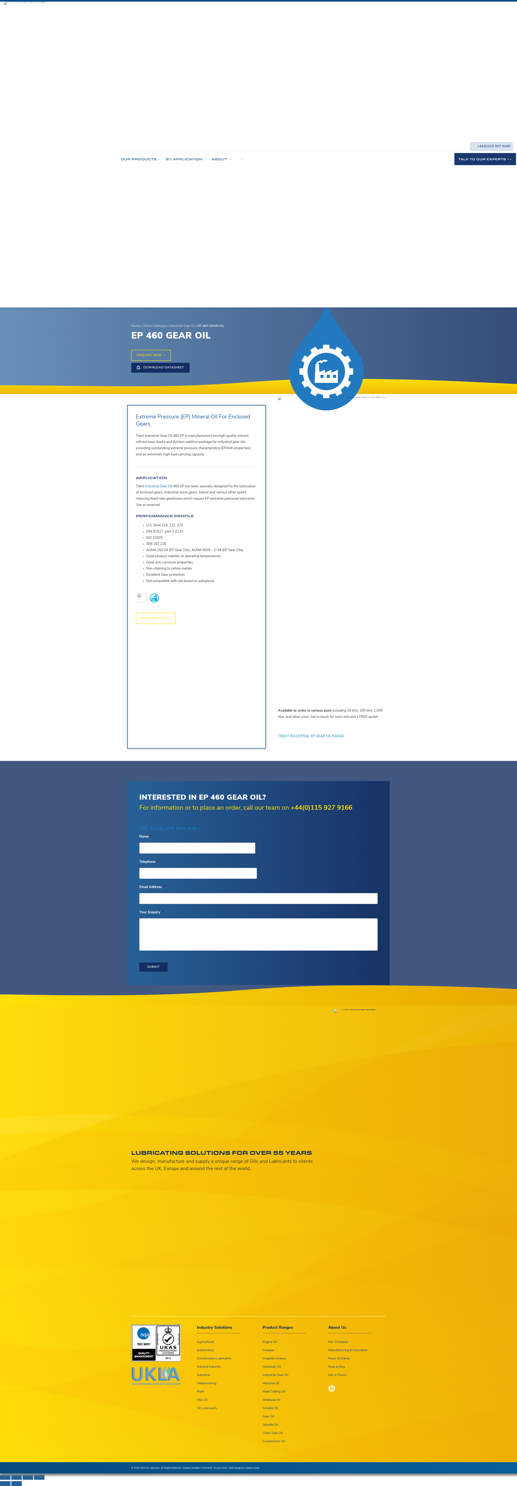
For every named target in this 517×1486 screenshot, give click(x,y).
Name (145, 836)
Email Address (152, 887)
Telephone (149, 862)
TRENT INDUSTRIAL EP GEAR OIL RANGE (311, 736)
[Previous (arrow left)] (5, 1483)
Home (135, 326)
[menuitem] (491, 146)
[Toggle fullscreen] (16, 1477)
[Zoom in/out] (5, 1477)
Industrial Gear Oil (182, 326)
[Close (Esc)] (39, 1477)
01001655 (206, 1468)
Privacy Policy (220, 1468)
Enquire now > (151, 355)
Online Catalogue (154, 326)
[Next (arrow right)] (16, 1483)
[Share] (28, 1477)
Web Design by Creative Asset (244, 1468)
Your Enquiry (151, 912)
